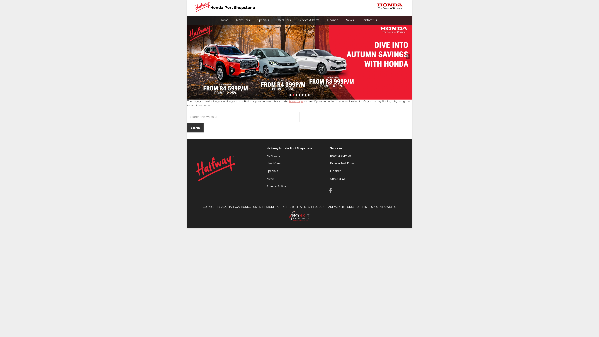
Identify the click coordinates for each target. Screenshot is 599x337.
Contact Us (338, 179)
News (270, 179)
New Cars (273, 155)
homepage (296, 101)
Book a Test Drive (342, 163)
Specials (272, 171)
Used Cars (273, 163)
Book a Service (340, 155)
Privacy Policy (276, 186)
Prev (191, 56)
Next (408, 56)
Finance (335, 171)
